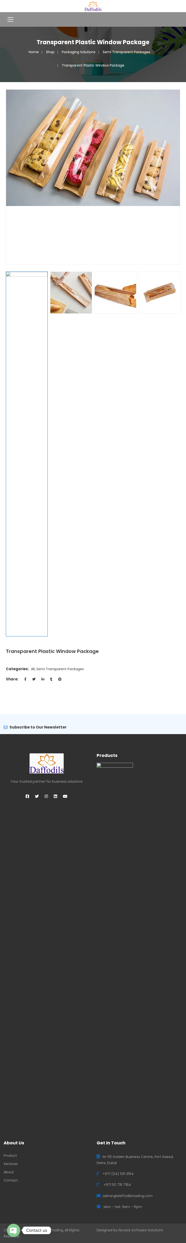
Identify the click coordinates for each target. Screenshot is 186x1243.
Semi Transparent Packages (126, 52)
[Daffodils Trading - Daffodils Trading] (93, 5)
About (9, 1172)
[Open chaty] (13, 1230)
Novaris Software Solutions (140, 1230)
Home (34, 52)
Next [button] (177, 176)
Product (10, 1155)
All (33, 669)
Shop (50, 52)
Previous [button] (8, 176)
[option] (93, 148)
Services (11, 1163)
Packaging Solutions (78, 52)
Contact (11, 1180)
